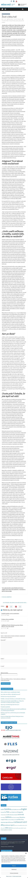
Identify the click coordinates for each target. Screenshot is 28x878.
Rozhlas (11, 822)
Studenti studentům (5, 707)
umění (4, 828)
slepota (16, 20)
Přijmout (14, 866)
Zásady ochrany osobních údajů (7, 846)
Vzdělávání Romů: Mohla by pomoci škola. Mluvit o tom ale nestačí (12, 626)
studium (23, 825)
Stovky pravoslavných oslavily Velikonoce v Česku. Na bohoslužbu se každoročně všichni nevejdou (12, 701)
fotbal (13, 812)
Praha (22, 819)
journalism (15, 814)
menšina (9, 819)
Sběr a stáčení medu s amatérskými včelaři (10, 692)
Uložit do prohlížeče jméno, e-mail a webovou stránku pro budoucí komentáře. (13, 679)
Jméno (2, 658)
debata (12, 809)
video (6, 828)
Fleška (10, 812)
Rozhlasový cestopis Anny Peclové (8, 696)
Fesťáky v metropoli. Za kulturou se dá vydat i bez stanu (13, 699)
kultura (8, 817)
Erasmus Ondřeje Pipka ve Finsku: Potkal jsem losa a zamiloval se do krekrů (12, 717)
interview (11, 814)
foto (16, 812)
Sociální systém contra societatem (10, 613)
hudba (8, 814)
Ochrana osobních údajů (16, 876)
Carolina (7, 809)
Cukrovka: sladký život (6, 597)
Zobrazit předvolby (14, 873)
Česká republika (4, 830)
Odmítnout (14, 869)
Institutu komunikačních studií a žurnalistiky (13, 842)
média (12, 819)
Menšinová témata (6, 14)
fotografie (20, 812)
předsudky (13, 20)
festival (2, 812)
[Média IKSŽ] (14, 4)
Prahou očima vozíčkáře (7, 619)
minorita (9, 20)
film (5, 812)
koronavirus (3, 817)
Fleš (7, 812)
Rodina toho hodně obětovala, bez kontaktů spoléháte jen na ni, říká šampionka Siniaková (13, 709)
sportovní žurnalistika (18, 825)
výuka (20, 20)
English (24, 809)
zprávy (25, 828)
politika (19, 819)
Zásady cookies (9, 876)
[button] (26, 853)
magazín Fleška (4, 819)
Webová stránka (4, 673)
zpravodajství (21, 828)
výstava (11, 828)
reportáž (7, 822)
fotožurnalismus (4, 814)
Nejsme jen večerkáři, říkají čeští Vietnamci (10, 704)
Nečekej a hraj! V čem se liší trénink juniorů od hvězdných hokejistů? (13, 713)
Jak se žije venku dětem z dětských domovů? (10, 694)
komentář (21, 814)
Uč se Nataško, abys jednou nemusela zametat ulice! (15, 602)
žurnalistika (9, 830)
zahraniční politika (15, 828)
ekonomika (19, 809)
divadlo (14, 809)
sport (12, 825)
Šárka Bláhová (10, 19)
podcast (15, 819)
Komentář (3, 640)
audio (2, 809)
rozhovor (7, 825)
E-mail (2, 666)
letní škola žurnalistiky (15, 817)
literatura (22, 817)
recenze (3, 822)
